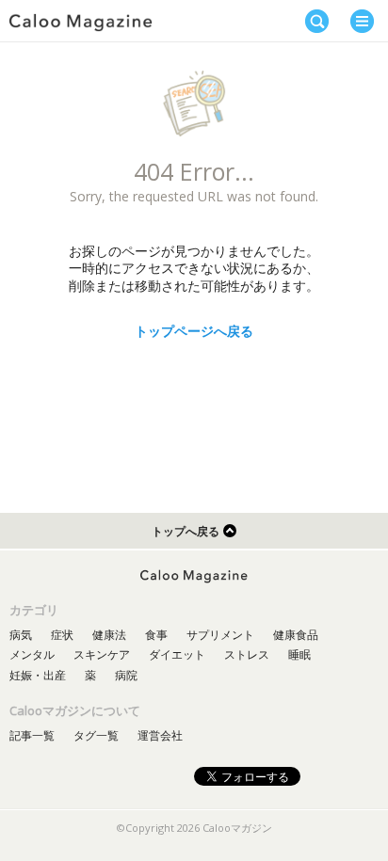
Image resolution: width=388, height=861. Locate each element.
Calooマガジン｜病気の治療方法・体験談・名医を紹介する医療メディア (81, 22)
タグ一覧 (96, 735)
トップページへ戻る (194, 331)
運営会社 (160, 735)
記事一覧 (32, 735)
